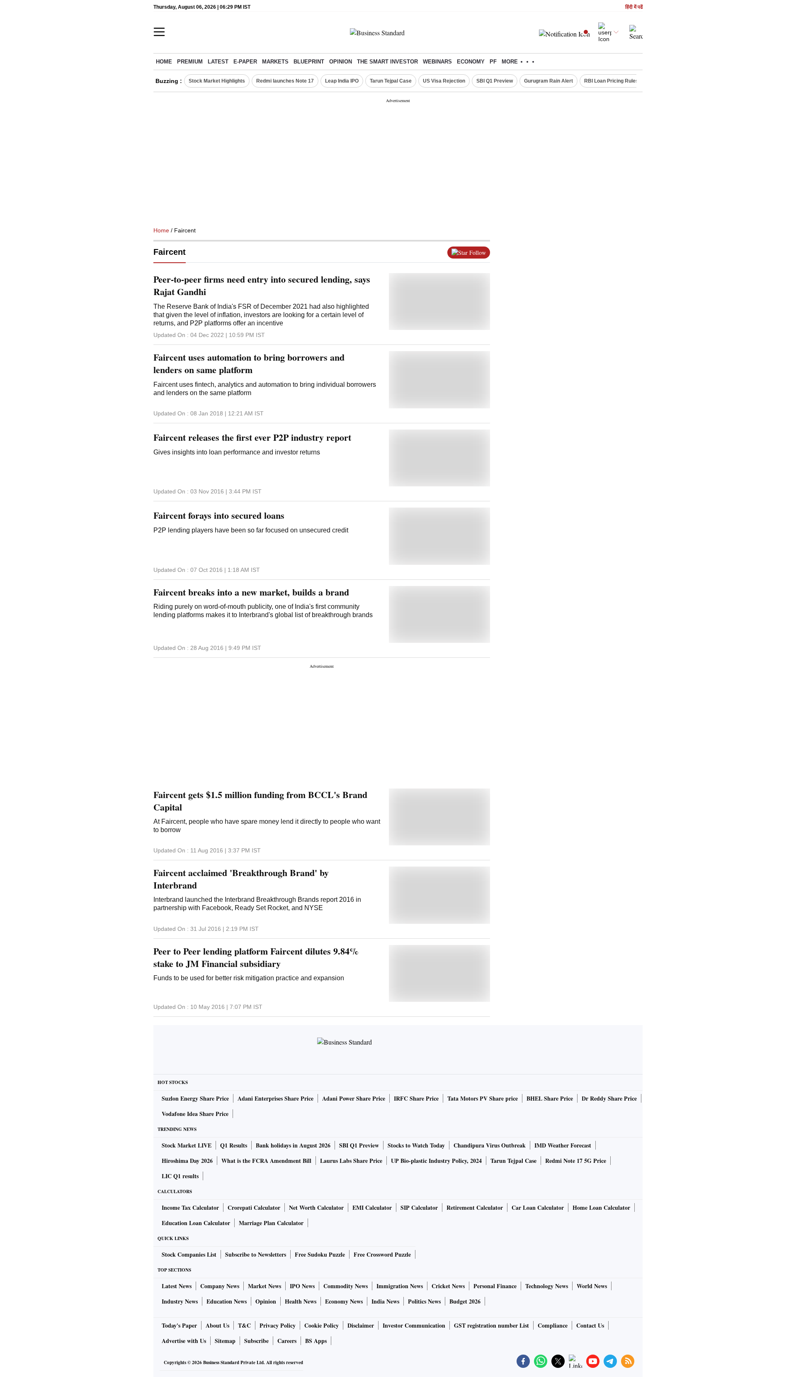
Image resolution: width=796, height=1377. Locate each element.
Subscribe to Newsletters (255, 1254)
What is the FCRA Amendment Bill (266, 1160)
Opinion (340, 62)
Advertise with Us (184, 1340)
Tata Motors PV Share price (482, 1098)
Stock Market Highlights (217, 81)
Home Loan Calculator (601, 1207)
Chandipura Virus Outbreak (490, 1145)
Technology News (546, 1286)
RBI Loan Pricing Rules (611, 81)
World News (592, 1286)
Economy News (344, 1301)
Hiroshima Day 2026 (187, 1160)
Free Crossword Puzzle (382, 1254)
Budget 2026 (465, 1301)
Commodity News (345, 1286)
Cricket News (448, 1286)
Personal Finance (495, 1286)
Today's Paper (179, 1325)
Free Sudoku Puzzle (320, 1254)
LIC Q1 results (180, 1176)
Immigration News (399, 1286)
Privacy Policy (278, 1325)
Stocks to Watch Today (416, 1145)
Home (164, 62)
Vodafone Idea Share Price (195, 1113)
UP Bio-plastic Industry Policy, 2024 (436, 1160)
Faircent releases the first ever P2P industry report (252, 437)
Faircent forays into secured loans (218, 515)
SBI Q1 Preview (494, 81)
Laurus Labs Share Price (351, 1160)
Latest (218, 62)
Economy (471, 62)
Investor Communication (414, 1325)
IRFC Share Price (416, 1098)
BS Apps (316, 1340)
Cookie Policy (321, 1325)
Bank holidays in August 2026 (293, 1145)
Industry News (180, 1301)
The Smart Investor (387, 62)
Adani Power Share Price (353, 1098)
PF (493, 62)
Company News (219, 1286)
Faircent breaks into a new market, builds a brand (251, 592)
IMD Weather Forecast (562, 1145)
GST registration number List (491, 1325)
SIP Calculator (419, 1207)
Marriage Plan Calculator (271, 1222)
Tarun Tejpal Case (391, 81)
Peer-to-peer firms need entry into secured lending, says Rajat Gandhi (261, 285)
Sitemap (225, 1340)
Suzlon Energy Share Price (195, 1098)
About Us (217, 1325)
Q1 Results (233, 1145)
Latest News (177, 1286)
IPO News (302, 1286)
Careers (286, 1340)
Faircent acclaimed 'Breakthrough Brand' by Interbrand (241, 879)
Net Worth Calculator (316, 1207)
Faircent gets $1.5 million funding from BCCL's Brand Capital (260, 801)
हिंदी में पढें (634, 7)
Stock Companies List (189, 1254)
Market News (264, 1286)
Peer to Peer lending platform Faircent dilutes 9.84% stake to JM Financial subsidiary (256, 957)
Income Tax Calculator (190, 1207)
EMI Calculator (372, 1207)
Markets (275, 62)
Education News (226, 1301)
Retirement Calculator (475, 1207)
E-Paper (245, 62)
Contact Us (590, 1325)
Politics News (424, 1301)
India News (385, 1301)
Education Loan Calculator (196, 1222)
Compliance (553, 1325)
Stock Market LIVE (186, 1145)
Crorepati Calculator (254, 1207)
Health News (300, 1301)
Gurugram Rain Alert (548, 81)
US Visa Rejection (444, 81)
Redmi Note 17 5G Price (575, 1160)
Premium (190, 62)
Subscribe (256, 1340)
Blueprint (309, 62)
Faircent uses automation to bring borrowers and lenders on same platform (249, 363)
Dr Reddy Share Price (609, 1098)
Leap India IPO (342, 81)
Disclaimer (360, 1325)
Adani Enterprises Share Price (275, 1098)
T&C (244, 1325)
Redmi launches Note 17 (285, 81)
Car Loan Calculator (538, 1207)
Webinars (437, 62)
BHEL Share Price (550, 1098)
